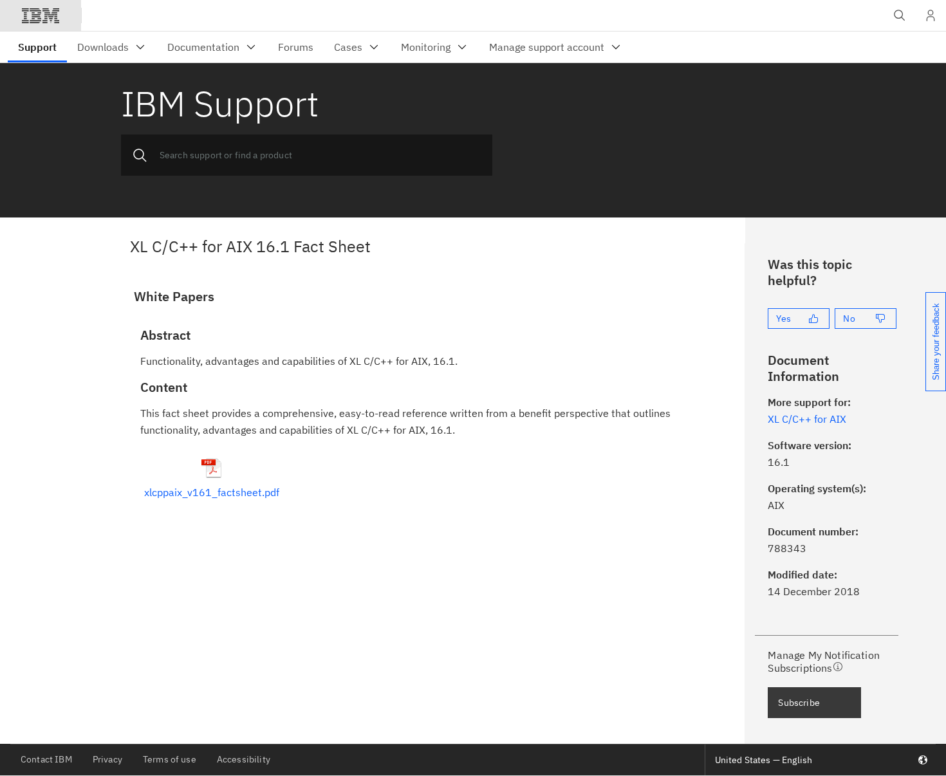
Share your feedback (936, 341)
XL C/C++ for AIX (807, 418)
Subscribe (798, 702)
